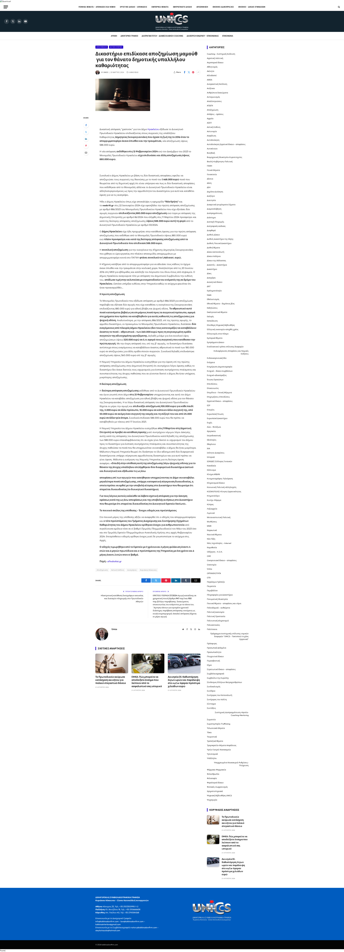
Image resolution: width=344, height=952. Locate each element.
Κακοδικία (211, 465)
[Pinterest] (86, 145)
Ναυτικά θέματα (214, 534)
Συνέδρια (211, 691)
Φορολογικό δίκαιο (215, 782)
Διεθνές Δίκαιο (213, 235)
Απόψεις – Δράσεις (215, 114)
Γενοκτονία (212, 174)
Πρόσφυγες (212, 643)
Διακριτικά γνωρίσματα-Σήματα (221, 204)
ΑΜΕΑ (209, 80)
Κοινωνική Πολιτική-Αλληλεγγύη (221, 487)
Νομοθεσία (212, 547)
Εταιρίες (210, 410)
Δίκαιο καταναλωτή (215, 252)
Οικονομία (211, 565)
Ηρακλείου (153, 129)
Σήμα (209, 665)
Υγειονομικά (212, 754)
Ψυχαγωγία (212, 800)
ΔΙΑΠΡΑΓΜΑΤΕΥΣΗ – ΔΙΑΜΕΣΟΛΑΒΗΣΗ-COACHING (162, 36)
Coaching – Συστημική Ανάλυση (221, 54)
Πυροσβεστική (213, 661)
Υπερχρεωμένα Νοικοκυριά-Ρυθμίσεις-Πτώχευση (231, 764)
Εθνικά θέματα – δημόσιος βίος (221, 303)
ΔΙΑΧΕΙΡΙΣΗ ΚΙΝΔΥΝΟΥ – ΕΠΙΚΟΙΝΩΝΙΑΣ (203, 36)
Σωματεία (211, 719)
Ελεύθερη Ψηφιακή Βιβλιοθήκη (221, 325)
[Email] (86, 152)
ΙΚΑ (208, 448)
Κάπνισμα (211, 470)
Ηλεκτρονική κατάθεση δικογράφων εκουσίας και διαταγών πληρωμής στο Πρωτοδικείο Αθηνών (122, 598)
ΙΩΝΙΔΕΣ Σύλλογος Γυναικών (219, 461)
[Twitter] (86, 132)
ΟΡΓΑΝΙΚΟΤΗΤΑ (214, 573)
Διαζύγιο (211, 196)
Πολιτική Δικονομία (215, 612)
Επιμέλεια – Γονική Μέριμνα (219, 392)
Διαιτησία (211, 200)
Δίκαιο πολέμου (214, 256)
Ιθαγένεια (211, 444)
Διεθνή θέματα (213, 247)
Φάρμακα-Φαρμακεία (216, 770)
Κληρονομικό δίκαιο (216, 483)
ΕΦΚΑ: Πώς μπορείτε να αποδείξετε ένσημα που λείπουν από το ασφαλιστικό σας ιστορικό (147, 681)
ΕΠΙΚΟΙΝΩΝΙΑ (227, 36)
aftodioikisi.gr (114, 561)
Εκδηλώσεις (212, 308)
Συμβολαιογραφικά (215, 673)
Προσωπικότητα (214, 652)
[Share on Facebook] (184, 72)
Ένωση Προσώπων (215, 379)
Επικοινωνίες (213, 388)
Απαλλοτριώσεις (214, 101)
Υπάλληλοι (212, 758)
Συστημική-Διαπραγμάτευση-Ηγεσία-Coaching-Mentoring (232, 713)
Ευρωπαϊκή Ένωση (215, 414)
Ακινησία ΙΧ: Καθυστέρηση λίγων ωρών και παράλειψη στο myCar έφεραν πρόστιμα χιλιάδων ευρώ (184, 681)
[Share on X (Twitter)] (189, 72)
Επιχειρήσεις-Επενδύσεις (218, 397)
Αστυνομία (212, 131)
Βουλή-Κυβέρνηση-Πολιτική (220, 161)
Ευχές (209, 422)
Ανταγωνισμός (213, 97)
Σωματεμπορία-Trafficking (218, 724)
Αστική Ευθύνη (116, 47)
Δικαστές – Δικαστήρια (217, 265)
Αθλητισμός (212, 67)
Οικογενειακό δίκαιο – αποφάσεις (222, 560)
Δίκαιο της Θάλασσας (216, 260)
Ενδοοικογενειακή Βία (216, 358)
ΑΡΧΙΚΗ (114, 36)
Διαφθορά (211, 230)
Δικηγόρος (132, 570)
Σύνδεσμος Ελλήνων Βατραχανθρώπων (224, 682)
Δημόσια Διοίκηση (215, 191)
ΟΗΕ (209, 556)
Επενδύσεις (212, 384)
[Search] (338, 7)
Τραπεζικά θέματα (215, 741)
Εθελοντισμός (213, 299)
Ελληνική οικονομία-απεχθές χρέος (222, 329)
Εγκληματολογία (214, 290)
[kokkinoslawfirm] (172, 21)
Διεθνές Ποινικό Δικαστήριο (219, 243)
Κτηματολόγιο (213, 496)
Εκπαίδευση (212, 321)
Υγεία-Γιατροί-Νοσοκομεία (219, 749)
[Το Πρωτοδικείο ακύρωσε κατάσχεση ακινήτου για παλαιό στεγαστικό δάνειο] (111, 663)
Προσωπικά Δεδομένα (216, 648)
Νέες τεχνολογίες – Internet (219, 543)
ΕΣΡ (208, 405)
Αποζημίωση (202, 7)
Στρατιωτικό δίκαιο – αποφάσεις (221, 669)
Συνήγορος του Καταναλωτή (219, 695)
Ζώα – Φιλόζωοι (214, 427)
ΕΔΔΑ (209, 295)
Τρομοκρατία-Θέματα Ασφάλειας (221, 745)
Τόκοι (209, 732)
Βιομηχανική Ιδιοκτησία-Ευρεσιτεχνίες (224, 157)
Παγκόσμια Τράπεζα (216, 582)
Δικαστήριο (212, 269)
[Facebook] (86, 125)
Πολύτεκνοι (212, 629)
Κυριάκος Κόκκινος (148, 570)
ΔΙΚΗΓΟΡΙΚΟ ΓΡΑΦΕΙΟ (129, 36)
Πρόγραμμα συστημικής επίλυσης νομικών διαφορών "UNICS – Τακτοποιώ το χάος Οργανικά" (229, 636)
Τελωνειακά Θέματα (216, 728)
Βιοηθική (211, 153)
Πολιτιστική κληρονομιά (218, 620)
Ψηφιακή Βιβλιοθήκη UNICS (219, 795)
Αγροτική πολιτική (215, 58)
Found (2, 950)
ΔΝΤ (209, 286)
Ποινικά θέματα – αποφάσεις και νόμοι (97, 7)
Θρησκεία (211, 431)
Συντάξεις (211, 708)
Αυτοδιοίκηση (213, 140)
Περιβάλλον (212, 590)
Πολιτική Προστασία (216, 616)
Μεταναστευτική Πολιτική (218, 517)
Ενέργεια (211, 362)
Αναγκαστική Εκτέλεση (217, 84)
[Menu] (6, 7)
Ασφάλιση (211, 136)
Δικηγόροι (211, 278)
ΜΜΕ (209, 526)
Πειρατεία (211, 586)
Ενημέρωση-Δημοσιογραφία (219, 366)
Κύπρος (210, 504)
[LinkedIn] (86, 139)
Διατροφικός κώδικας (216, 226)
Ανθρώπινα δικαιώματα (217, 92)
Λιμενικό (211, 513)
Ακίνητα (210, 71)
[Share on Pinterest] (193, 72)
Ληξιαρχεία (212, 509)
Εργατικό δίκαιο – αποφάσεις (133, 7)
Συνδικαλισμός (213, 686)
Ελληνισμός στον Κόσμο (217, 334)
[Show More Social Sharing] (198, 72)
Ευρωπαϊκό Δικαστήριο (217, 418)
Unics (105, 72)
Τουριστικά (212, 737)
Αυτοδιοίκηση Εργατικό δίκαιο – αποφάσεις (226, 144)
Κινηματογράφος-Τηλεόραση (220, 478)
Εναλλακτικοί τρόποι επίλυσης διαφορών (225, 346)
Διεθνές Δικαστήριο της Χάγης (220, 239)
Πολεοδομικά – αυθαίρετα (218, 608)
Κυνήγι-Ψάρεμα (214, 500)
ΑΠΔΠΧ (210, 105)
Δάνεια (210, 179)
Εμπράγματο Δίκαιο (182, 7)
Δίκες (209, 273)
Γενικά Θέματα (213, 170)
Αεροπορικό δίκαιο (215, 62)
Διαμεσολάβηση (214, 209)
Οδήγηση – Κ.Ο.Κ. (215, 552)
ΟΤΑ (209, 577)
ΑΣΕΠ (209, 123)
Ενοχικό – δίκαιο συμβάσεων (251, 7)
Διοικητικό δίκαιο (214, 282)
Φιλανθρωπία (213, 774)
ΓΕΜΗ (209, 166)
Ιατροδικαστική (214, 435)
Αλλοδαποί (212, 75)
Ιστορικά (211, 457)
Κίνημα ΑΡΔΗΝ (213, 474)
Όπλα (209, 569)
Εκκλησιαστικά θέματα (217, 312)
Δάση (209, 183)
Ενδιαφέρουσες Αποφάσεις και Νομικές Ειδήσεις (231, 352)
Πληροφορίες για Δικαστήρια (220, 595)
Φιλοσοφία (212, 778)
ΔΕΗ (208, 187)
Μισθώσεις (212, 521)
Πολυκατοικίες (213, 625)
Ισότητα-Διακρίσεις (215, 453)
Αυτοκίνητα (212, 148)
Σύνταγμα (211, 704)
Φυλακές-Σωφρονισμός (217, 787)
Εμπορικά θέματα (160, 7)
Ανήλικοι (211, 88)
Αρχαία (210, 118)
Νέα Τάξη (211, 539)
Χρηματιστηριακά (215, 791)
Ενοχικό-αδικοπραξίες (223, 7)
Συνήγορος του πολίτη (217, 699)
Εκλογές (210, 316)
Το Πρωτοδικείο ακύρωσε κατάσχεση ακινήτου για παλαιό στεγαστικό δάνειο (110, 679)
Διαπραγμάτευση (214, 213)
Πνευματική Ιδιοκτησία (217, 599)
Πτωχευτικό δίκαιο (215, 656)
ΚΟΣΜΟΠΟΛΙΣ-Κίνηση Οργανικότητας (224, 491)
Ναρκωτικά (212, 530)
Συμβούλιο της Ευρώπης (218, 678)
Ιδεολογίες (211, 440)
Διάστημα (211, 217)
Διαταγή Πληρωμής (215, 222)
